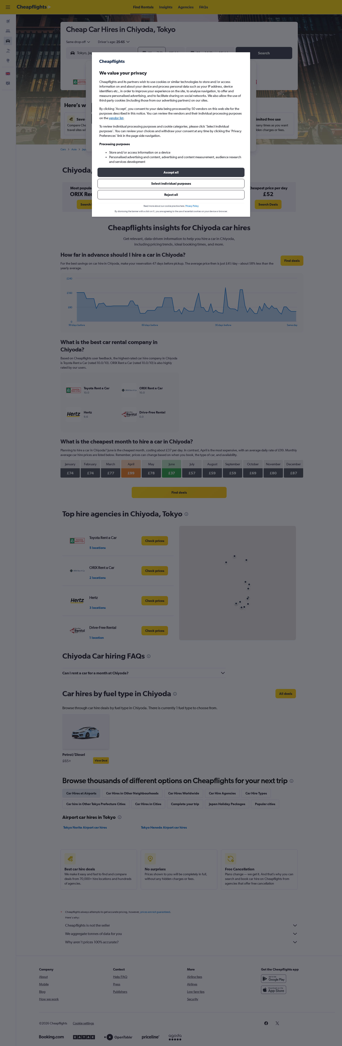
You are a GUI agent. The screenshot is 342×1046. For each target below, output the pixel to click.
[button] (171, 172)
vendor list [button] (116, 118)
